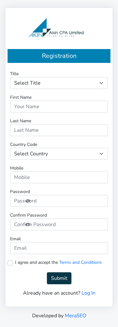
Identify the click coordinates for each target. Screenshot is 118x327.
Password (20, 192)
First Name (20, 97)
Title (14, 74)
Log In (88, 293)
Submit (59, 278)
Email (15, 239)
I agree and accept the (58, 262)
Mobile (16, 168)
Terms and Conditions (80, 262)
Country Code (23, 144)
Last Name (20, 121)
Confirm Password (28, 215)
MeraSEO (75, 315)
